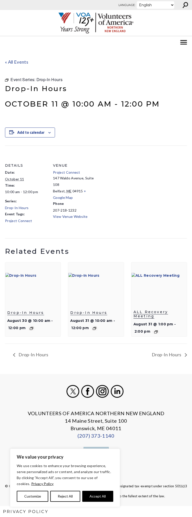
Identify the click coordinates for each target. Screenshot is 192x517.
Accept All (98, 496)
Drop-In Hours (16, 208)
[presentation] (32, 283)
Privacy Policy (42, 484)
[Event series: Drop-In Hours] (31, 328)
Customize (32, 496)
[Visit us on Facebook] (87, 391)
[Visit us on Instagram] (102, 391)
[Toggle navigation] (7, 42)
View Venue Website (70, 216)
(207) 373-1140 (96, 436)
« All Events (16, 62)
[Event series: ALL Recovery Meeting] (156, 331)
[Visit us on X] (72, 391)
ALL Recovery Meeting (151, 314)
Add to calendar (30, 132)
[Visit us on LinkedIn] (117, 391)
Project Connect (18, 221)
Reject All (65, 496)
